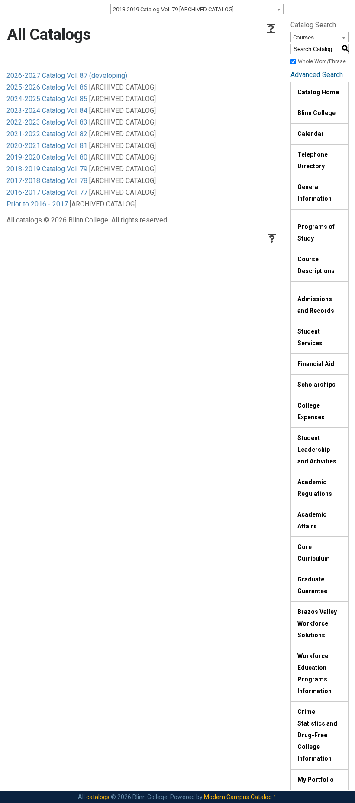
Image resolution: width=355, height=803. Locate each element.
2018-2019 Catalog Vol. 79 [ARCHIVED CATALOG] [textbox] (173, 9)
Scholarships (316, 384)
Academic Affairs (311, 520)
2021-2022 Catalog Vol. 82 (46, 134)
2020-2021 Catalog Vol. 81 (46, 145)
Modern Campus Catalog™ (240, 796)
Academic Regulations (314, 488)
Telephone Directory (312, 160)
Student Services (310, 337)
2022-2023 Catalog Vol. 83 (46, 122)
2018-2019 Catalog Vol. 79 (46, 169)
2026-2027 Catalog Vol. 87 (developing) (66, 75)
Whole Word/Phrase (322, 61)
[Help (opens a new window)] (271, 28)
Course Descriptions (316, 265)
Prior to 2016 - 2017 (37, 204)
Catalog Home (318, 92)
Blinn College (316, 112)
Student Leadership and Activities (316, 449)
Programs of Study (316, 232)
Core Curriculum (313, 552)
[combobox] (197, 9)
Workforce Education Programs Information (314, 673)
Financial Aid (315, 363)
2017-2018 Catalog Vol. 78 (46, 181)
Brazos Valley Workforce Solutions (317, 623)
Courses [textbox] (303, 37)
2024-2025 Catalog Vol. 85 (46, 99)
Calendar (310, 133)
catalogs (98, 796)
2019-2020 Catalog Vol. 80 (46, 157)
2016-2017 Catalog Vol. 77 (46, 192)
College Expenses (311, 411)
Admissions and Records (315, 305)
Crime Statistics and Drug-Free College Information (317, 735)
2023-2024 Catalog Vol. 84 (46, 110)
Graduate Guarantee (312, 585)
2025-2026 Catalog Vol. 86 (46, 87)
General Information (314, 192)
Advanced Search (316, 75)
